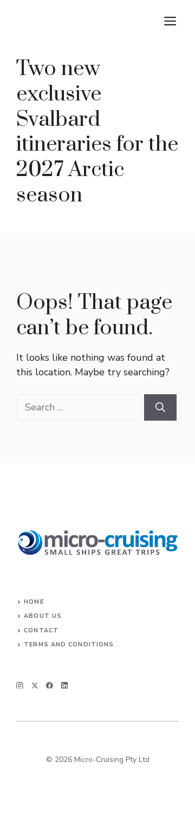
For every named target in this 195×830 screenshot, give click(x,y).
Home (33, 602)
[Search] (160, 407)
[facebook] (49, 685)
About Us (43, 616)
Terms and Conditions (69, 644)
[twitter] (34, 685)
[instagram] (19, 685)
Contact (41, 630)
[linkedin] (64, 685)
